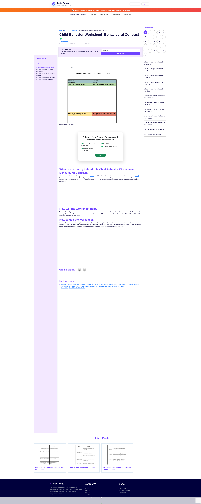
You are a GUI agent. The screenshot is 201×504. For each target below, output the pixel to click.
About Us (93, 14)
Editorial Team (104, 14)
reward (137, 176)
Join (100, 155)
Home (61, 30)
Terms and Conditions (124, 490)
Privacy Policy (122, 488)
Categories (116, 14)
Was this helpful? (51, 77)
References (50, 79)
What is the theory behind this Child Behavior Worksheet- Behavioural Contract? (45, 65)
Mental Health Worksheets (71, 30)
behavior (93, 177)
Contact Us (127, 14)
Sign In (145, 4)
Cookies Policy (122, 492)
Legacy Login (135, 4)
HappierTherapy (65, 41)
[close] (101, 498)
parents (92, 176)
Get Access (120, 53)
